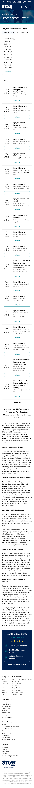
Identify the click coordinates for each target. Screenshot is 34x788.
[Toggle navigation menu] (30, 7)
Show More (17, 402)
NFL (3, 686)
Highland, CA (8, 54)
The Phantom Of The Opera (10, 726)
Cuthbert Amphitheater (20, 284)
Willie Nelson (6, 713)
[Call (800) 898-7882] (26, 7)
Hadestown (5, 735)
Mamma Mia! (6, 737)
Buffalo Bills (15, 681)
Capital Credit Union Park (21, 141)
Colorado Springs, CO (10, 39)
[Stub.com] (7, 7)
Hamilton (4, 724)
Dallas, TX (7, 41)
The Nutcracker (7, 729)
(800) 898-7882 (9, 767)
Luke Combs (6, 708)
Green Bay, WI (8, 52)
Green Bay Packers (18, 688)
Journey (4, 715)
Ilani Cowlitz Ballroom (20, 248)
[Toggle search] (22, 7)
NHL (3, 688)
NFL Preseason (16, 690)
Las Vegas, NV (8, 57)
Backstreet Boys (7, 717)
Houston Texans (17, 686)
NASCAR (4, 692)
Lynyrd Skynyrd (19, 139)
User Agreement (20, 773)
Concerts (5, 683)
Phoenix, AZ (7, 65)
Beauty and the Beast (8, 740)
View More (7, 71)
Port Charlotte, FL (9, 67)
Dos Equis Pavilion (19, 110)
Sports (4, 679)
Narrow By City (7, 32)
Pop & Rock (15, 14)
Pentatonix (5, 710)
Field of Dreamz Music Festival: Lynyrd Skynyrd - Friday (21, 362)
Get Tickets (17, 100)
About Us (5, 747)
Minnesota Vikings (17, 692)
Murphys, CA (8, 62)
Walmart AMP (17, 127)
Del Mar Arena (17, 220)
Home (3, 14)
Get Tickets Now (17, 664)
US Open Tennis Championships (22, 679)
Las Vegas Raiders (17, 694)
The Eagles (5, 702)
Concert (8, 14)
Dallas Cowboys (17, 683)
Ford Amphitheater (19, 203)
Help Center (5, 751)
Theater (4, 681)
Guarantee (5, 749)
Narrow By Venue (22, 32)
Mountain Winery (18, 298)
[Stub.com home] (9, 763)
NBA (3, 694)
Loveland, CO (8, 60)
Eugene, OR (7, 49)
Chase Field (17, 390)
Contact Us (5, 753)
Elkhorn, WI (7, 46)
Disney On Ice (6, 733)
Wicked (4, 731)
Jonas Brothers (6, 704)
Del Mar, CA (7, 44)
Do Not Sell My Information (10, 756)
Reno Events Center (19, 234)
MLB (3, 690)
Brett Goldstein (6, 706)
